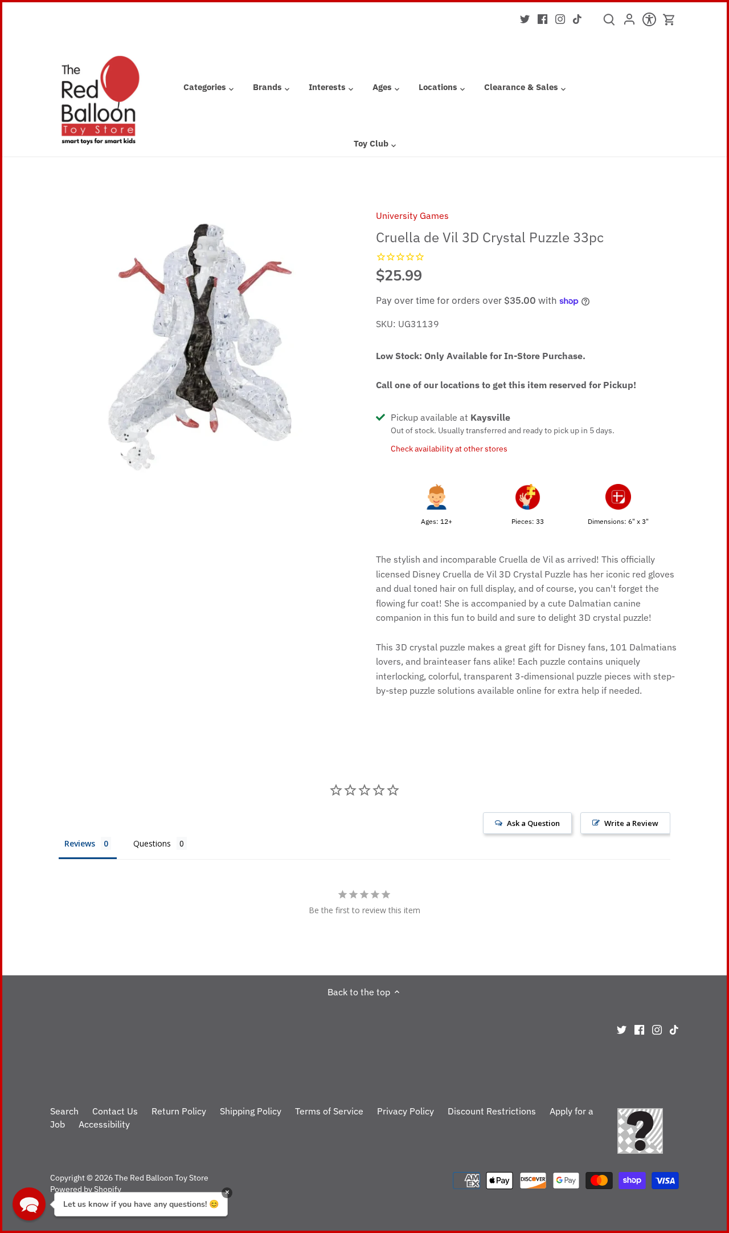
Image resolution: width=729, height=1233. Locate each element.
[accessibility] (649, 23)
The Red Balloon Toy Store (161, 1177)
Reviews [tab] (79, 843)
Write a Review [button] (631, 823)
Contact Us (115, 1111)
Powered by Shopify (85, 1188)
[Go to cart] (669, 19)
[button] (29, 1203)
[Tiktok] (577, 18)
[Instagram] (560, 18)
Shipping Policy (250, 1111)
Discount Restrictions (492, 1111)
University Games (412, 215)
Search (64, 1111)
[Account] (629, 23)
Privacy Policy (405, 1111)
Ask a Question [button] (533, 823)
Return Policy (178, 1111)
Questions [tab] (152, 843)
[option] (199, 347)
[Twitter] (525, 18)
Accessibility (104, 1124)
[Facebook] (542, 18)
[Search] (609, 23)
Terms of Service (329, 1111)
